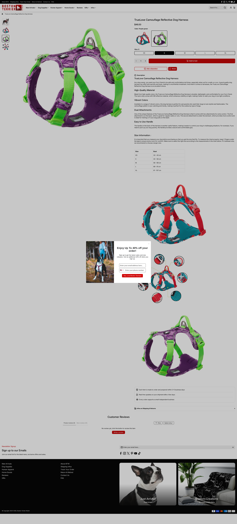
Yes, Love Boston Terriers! (132, 276)
